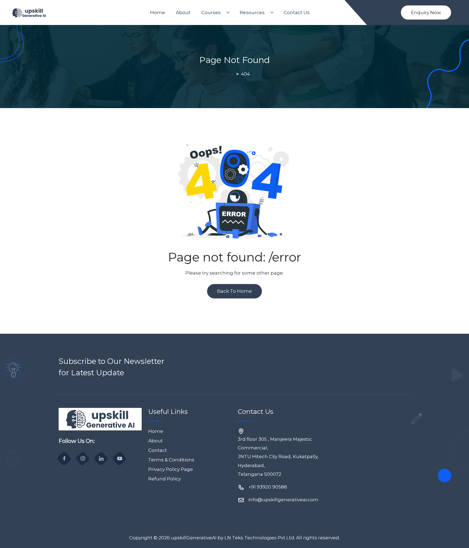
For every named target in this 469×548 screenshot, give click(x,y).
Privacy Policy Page (170, 469)
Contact (157, 450)
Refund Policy (164, 478)
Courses (211, 12)
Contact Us (297, 12)
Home (157, 12)
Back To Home (234, 291)
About (183, 12)
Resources (252, 12)
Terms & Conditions (171, 459)
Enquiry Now (426, 12)
